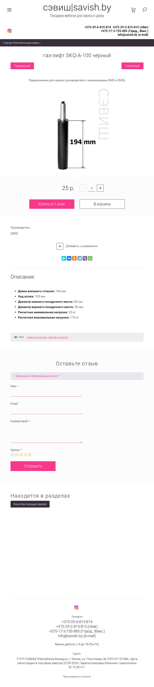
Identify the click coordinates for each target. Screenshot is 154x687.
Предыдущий (22, 66)
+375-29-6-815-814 (98, 27)
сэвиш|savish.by (77, 7)
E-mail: (14, 403)
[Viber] (85, 258)
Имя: (14, 386)
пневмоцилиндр (36, 337)
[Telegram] (79, 258)
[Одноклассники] (74, 258)
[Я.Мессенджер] (64, 258)
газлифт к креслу (58, 337)
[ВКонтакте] (69, 258)
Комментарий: (20, 421)
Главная (7, 42)
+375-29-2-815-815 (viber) (130, 27)
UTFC (14, 233)
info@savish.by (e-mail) (133, 34)
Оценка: (16, 450)
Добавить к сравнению (81, 246)
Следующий (132, 66)
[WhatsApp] (90, 258)
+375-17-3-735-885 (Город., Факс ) (124, 31)
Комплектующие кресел (26, 42)
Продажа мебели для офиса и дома (77, 15)
